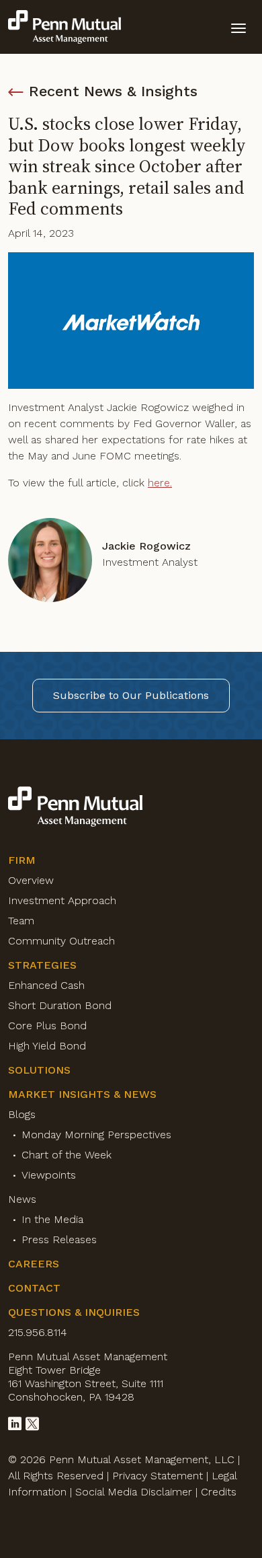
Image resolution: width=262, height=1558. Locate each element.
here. (160, 482)
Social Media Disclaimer (133, 1491)
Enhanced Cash (46, 985)
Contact (34, 1288)
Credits (218, 1491)
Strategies (42, 965)
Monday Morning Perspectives (96, 1134)
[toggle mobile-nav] (238, 27)
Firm (22, 860)
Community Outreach (61, 940)
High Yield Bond (47, 1045)
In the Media (52, 1219)
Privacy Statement (157, 1475)
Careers (33, 1263)
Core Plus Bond (47, 1025)
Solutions (39, 1070)
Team (21, 920)
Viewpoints (48, 1174)
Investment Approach (62, 900)
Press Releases (59, 1239)
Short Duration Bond (60, 1005)
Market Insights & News (82, 1094)
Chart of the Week (66, 1154)
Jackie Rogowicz (146, 546)
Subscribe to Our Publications (131, 695)
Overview (31, 880)
